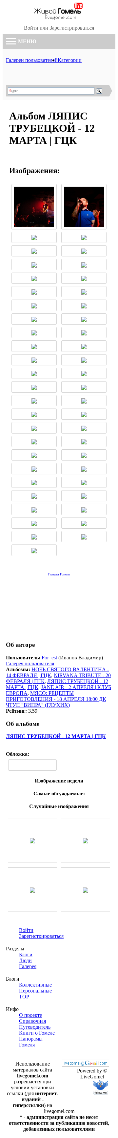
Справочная (32, 1021)
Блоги (25, 954)
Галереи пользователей (32, 60)
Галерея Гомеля (59, 574)
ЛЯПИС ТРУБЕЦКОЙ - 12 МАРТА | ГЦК (56, 736)
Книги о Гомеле (37, 1033)
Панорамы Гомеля (31, 1041)
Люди (25, 960)
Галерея (27, 966)
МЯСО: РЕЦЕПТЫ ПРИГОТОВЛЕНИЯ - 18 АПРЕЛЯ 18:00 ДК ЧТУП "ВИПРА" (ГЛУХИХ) (56, 699)
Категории (70, 60)
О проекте (30, 1015)
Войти (31, 28)
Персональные (35, 990)
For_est (49, 657)
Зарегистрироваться (71, 28)
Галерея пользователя (30, 663)
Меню (26, 41)
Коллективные (35, 985)
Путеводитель (34, 1027)
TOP (24, 996)
